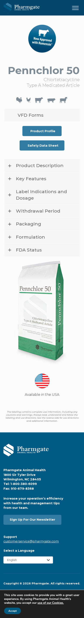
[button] (75, 8)
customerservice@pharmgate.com (31, 541)
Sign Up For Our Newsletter (32, 520)
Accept (12, 611)
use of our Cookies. (50, 603)
